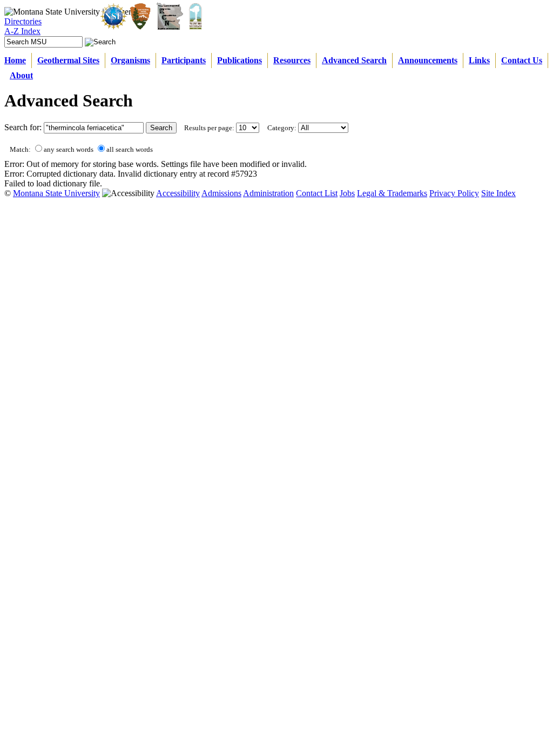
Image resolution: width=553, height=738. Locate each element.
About (21, 75)
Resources (292, 60)
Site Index (498, 193)
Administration (268, 193)
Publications (239, 60)
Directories (23, 21)
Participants (183, 60)
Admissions (221, 193)
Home (15, 60)
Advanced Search (354, 60)
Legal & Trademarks (392, 193)
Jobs (347, 193)
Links (479, 60)
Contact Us (521, 60)
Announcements (427, 60)
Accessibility (178, 193)
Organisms (130, 60)
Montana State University (56, 193)
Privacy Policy (454, 193)
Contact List (317, 193)
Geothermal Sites (68, 60)
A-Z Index (22, 31)
